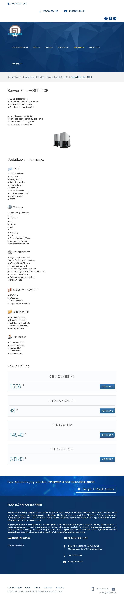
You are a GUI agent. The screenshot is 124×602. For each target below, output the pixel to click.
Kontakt (16, 64)
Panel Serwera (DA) (18, 4)
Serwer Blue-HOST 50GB (33, 77)
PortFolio (63, 47)
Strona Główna (20, 47)
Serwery (78, 47)
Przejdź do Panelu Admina (98, 489)
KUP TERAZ (107, 386)
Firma (36, 47)
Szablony (94, 47)
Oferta (48, 47)
